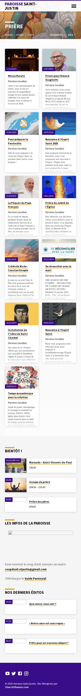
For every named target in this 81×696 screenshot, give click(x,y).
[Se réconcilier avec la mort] (59, 250)
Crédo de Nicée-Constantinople (18, 268)
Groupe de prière (39, 482)
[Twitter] (13, 673)
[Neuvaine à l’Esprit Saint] (59, 314)
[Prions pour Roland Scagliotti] (59, 60)
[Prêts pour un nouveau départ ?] (16, 646)
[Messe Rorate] (22, 60)
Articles (20, 34)
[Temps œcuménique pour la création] (22, 377)
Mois (71, 34)
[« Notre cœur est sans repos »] (16, 626)
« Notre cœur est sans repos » (47, 623)
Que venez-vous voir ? (42, 603)
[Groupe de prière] (16, 485)
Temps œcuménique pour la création (20, 395)
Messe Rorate (16, 75)
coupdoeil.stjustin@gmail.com (26, 569)
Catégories (56, 34)
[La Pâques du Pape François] (22, 187)
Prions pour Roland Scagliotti (57, 77)
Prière (31, 34)
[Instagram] (26, 673)
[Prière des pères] (16, 504)
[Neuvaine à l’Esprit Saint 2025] (59, 123)
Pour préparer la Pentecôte (18, 141)
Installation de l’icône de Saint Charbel (18, 333)
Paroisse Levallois (17, 81)
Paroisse (21, 6)
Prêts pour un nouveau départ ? (48, 642)
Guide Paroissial (35, 578)
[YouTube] (7, 673)
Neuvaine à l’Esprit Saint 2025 (57, 141)
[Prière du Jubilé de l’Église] (59, 187)
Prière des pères (39, 501)
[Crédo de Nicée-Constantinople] (22, 250)
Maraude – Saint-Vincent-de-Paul (50, 462)
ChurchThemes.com (17, 687)
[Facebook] (19, 673)
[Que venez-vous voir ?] (16, 607)
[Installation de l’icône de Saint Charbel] (22, 314)
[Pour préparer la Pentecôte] (22, 123)
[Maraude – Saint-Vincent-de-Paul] (16, 465)
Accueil (8, 34)
